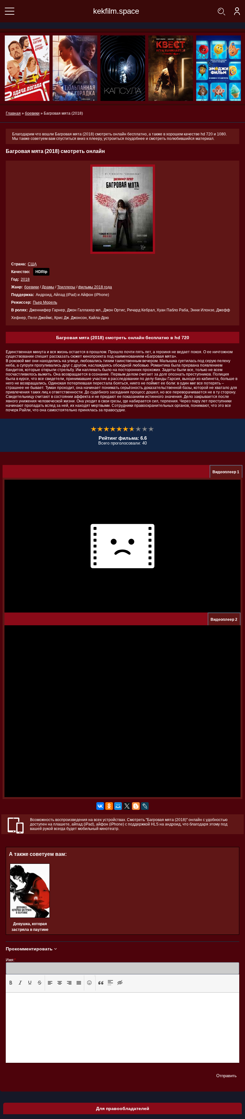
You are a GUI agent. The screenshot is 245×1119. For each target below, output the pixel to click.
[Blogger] (136, 806)
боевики (31, 287)
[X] (127, 806)
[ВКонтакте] (100, 806)
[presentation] (11, 982)
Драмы (48, 287)
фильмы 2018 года (95, 287)
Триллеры (66, 287)
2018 (25, 279)
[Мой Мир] (118, 806)
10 (151, 429)
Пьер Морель (45, 302)
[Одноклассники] (109, 806)
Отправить (226, 1075)
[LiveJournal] (145, 806)
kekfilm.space (116, 11)
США (32, 264)
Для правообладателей (122, 1108)
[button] (10, 983)
